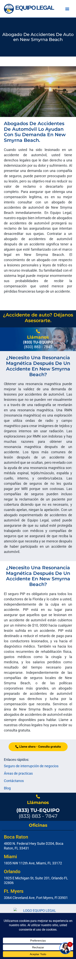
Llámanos (38, 337)
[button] (67, 9)
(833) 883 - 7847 (38, 813)
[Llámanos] (38, 331)
